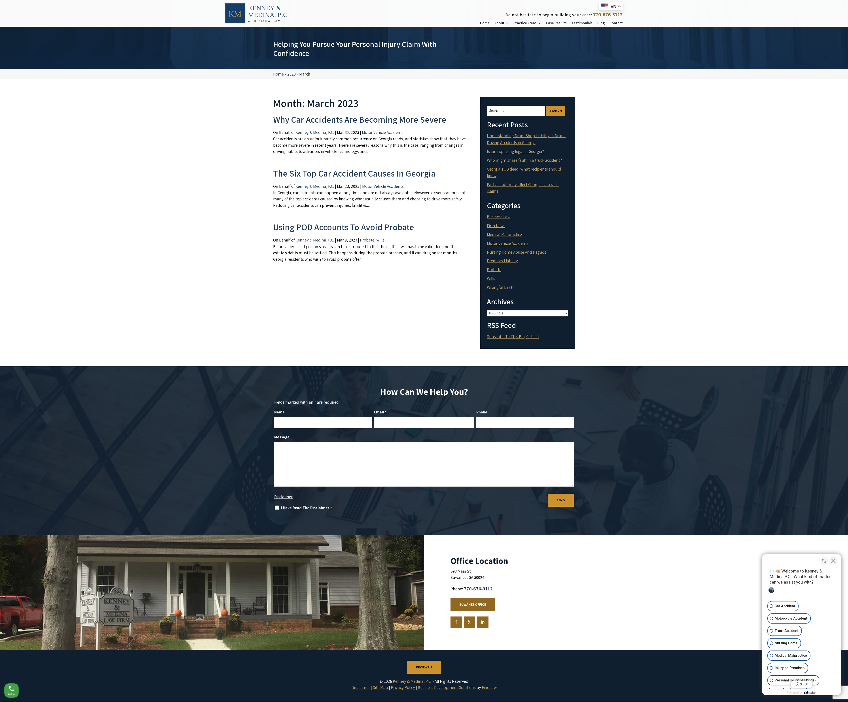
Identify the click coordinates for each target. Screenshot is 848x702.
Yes (431, 360)
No (416, 360)
